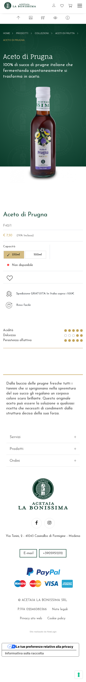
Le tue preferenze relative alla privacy (44, 647)
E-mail (28, 553)
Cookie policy (56, 618)
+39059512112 (53, 553)
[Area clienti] (54, 6)
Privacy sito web (31, 618)
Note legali (60, 609)
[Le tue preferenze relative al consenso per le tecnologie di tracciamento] (79, 675)
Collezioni (42, 33)
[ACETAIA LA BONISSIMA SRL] (20, 5)
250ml (16, 254)
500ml (38, 254)
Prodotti (22, 33)
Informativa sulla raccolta (24, 653)
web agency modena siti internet (43, 632)
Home (6, 33)
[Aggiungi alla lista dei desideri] (9, 278)
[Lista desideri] (62, 5)
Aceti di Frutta (65, 33)
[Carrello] (70, 5)
